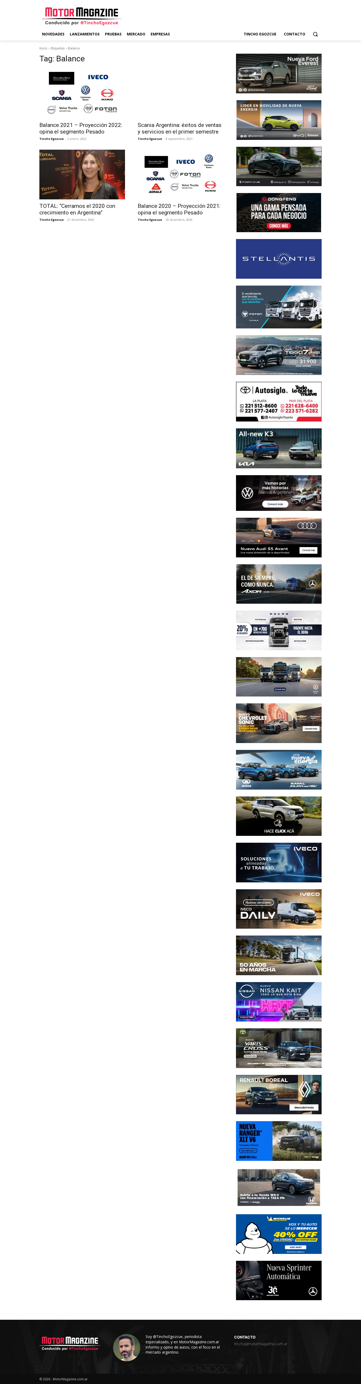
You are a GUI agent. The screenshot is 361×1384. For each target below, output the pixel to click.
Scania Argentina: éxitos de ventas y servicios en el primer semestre (179, 128)
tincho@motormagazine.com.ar (261, 1343)
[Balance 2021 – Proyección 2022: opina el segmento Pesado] (82, 93)
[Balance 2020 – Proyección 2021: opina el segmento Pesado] (180, 174)
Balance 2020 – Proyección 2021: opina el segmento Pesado (179, 209)
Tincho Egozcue (51, 139)
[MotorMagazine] (81, 16)
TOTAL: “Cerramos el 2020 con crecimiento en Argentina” (77, 209)
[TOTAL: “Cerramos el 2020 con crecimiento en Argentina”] (82, 174)
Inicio (43, 48)
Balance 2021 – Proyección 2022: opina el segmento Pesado (80, 128)
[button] (315, 34)
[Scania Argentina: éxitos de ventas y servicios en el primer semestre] (180, 93)
